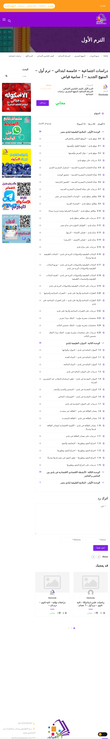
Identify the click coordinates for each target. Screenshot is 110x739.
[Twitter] (93, 557)
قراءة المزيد (90, 582)
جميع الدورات (94, 56)
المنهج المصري (79, 56)
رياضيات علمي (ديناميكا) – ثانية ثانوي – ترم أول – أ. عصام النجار (90, 604)
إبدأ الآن (42, 103)
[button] (74, 628)
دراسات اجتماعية (15, 56)
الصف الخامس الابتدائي (45, 56)
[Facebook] (99, 557)
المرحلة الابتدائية (64, 56)
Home (105, 56)
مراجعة (49, 85)
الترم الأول (29, 56)
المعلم (105, 91)
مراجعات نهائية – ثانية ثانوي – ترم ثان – (52, 604)
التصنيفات (89, 85)
